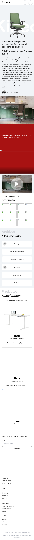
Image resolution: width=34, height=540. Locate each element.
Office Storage (6, 483)
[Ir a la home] (8, 431)
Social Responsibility (8, 506)
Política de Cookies (24, 532)
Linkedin (4, 519)
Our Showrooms (6, 508)
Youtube (4, 524)
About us (4, 498)
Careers (4, 511)
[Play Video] (17, 184)
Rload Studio (17, 537)
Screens (4, 486)
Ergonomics (5, 503)
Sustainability (6, 501)
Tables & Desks (6, 480)
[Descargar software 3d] (17, 459)
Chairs (3, 488)
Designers (5, 495)
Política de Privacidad (10, 532)
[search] (25, 2)
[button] (4, 169)
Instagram (5, 522)
